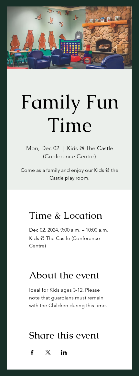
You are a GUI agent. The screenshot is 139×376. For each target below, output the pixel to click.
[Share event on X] (48, 352)
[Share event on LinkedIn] (64, 352)
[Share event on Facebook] (32, 352)
